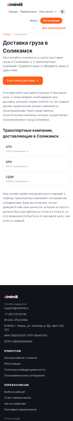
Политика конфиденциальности (24, 369)
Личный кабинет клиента (20, 357)
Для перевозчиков (54, 27)
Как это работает (15, 403)
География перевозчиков (20, 409)
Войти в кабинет (15, 391)
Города (13, 11)
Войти (34, 20)
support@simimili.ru (16, 308)
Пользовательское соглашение (24, 375)
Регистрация (51, 20)
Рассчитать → (48, 11)
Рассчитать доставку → (23, 80)
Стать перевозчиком (17, 397)
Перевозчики (28, 11)
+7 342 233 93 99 (15, 314)
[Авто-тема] (62, 11)
